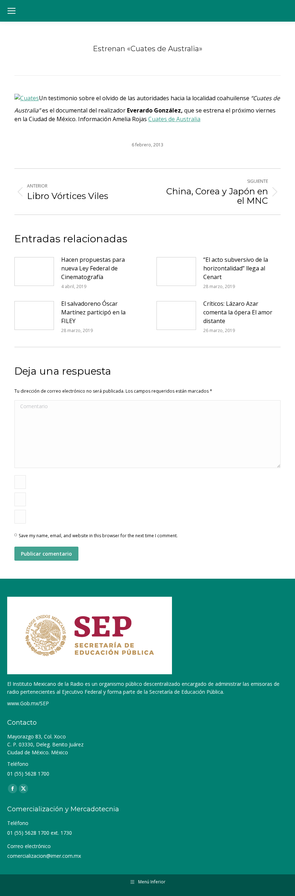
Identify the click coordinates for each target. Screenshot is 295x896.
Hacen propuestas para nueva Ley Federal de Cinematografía (93, 268)
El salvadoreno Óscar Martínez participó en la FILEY (93, 312)
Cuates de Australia (174, 119)
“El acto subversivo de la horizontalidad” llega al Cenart (235, 268)
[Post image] (34, 271)
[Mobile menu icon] (11, 10)
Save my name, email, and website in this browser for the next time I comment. (98, 536)
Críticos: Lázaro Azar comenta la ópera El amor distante (237, 312)
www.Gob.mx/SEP (28, 703)
